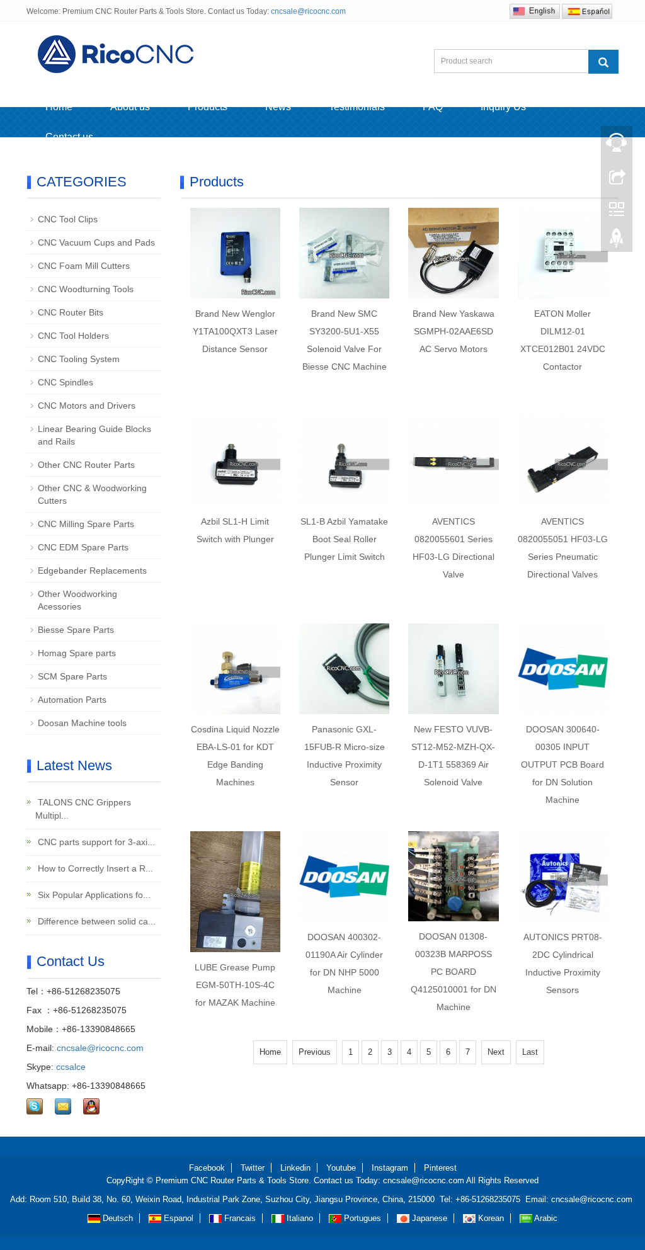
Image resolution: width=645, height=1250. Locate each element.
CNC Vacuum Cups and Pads (96, 242)
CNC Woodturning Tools (86, 289)
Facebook (207, 1168)
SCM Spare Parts (72, 676)
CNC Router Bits (70, 312)
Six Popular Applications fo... (93, 895)
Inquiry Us (503, 106)
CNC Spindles (65, 382)
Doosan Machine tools (82, 723)
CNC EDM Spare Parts (83, 547)
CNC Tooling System (79, 359)
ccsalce (71, 1067)
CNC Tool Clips (68, 219)
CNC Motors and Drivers (86, 406)
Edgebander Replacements (92, 570)
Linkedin (295, 1168)
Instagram (390, 1168)
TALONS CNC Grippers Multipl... (83, 809)
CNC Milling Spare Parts (86, 524)
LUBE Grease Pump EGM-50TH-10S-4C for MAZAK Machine (235, 985)
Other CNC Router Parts (86, 465)
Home (58, 106)
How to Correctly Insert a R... (94, 868)
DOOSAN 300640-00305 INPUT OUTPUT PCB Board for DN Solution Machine (562, 764)
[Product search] (603, 62)
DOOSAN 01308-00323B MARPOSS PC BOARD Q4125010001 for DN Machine (453, 971)
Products (207, 106)
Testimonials (357, 106)
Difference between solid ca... (95, 921)
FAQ (433, 106)
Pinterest (440, 1168)
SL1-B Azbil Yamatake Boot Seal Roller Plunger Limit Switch (344, 539)
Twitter (253, 1168)
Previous (315, 1052)
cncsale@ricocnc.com (308, 11)
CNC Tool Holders (73, 336)
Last (530, 1052)
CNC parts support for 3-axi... (95, 842)
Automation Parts (72, 700)
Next (496, 1052)
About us (130, 106)
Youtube (341, 1168)
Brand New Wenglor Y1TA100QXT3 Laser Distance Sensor (235, 331)
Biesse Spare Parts (76, 630)
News (278, 106)
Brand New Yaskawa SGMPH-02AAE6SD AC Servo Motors (453, 331)
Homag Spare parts (77, 653)
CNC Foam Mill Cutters (84, 266)
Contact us (69, 137)
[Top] (616, 241)
